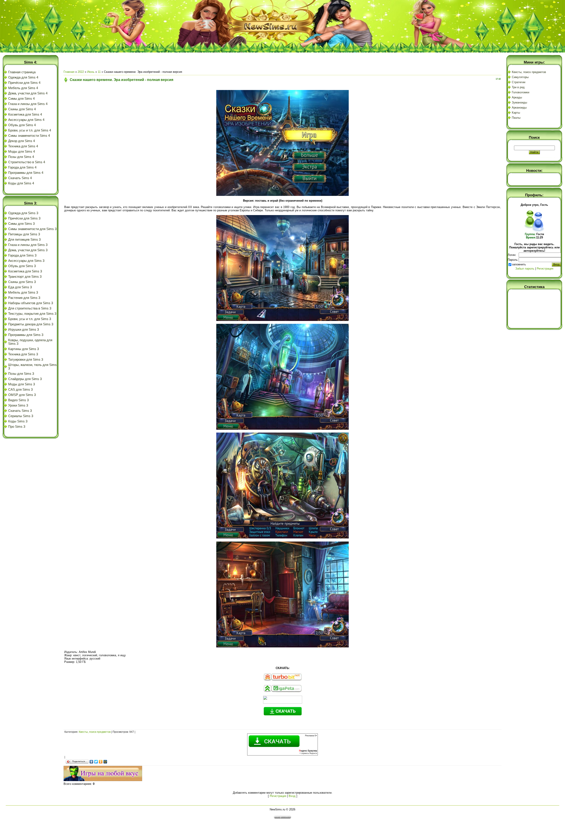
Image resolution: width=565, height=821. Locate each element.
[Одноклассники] (100, 762)
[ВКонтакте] (91, 762)
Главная (69, 71)
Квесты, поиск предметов (95, 731)
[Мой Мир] (105, 762)
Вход (292, 796)
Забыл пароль (524, 268)
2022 (81, 71)
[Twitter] (96, 762)
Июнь (90, 71)
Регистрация (278, 796)
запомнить (519, 264)
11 (99, 71)
